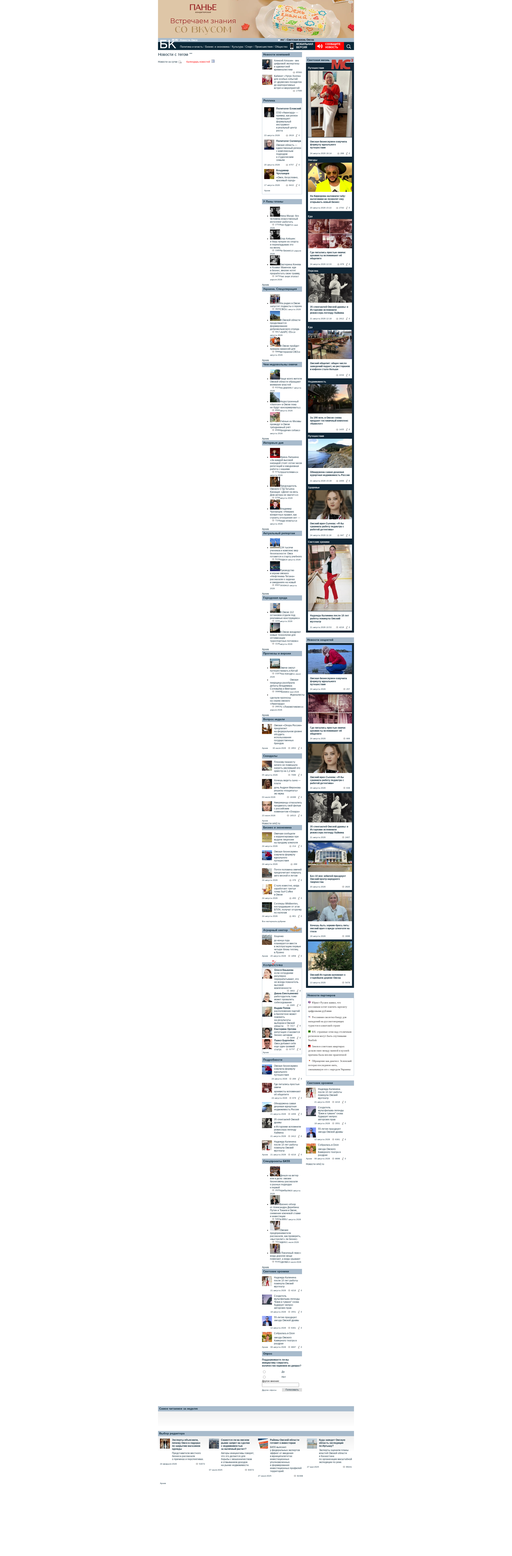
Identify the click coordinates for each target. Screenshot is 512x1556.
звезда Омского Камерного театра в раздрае (285, 1340)
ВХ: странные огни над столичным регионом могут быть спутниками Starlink (329, 1036)
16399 (293, 797)
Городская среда (275, 597)
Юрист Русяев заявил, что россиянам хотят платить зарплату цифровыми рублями (327, 1006)
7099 (293, 775)
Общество (281, 46)
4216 (293, 1154)
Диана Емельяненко (286, 993)
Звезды (312, 160)
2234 (341, 375)
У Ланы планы (273, 201)
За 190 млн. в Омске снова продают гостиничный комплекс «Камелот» (329, 420)
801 (294, 916)
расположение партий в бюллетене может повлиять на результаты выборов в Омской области (287, 1018)
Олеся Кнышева (283, 970)
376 (294, 880)
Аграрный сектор (275, 930)
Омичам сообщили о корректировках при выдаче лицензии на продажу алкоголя (286, 838)
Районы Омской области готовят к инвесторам (284, 1441)
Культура (237, 46)
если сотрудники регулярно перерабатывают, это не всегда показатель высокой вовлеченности (286, 980)
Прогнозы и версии (277, 653)
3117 (292, 1026)
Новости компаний (276, 54)
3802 (292, 991)
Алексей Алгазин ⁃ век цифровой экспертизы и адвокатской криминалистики (286, 65)
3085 (292, 1005)
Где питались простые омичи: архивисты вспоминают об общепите (328, 255)
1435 (341, 429)
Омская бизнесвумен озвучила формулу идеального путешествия (286, 856)
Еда (310, 216)
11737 (292, 1049)
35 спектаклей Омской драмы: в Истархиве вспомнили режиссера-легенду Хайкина (329, 309)
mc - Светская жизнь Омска (297, 39)
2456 (293, 1114)
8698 (337, 1158)
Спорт (249, 46)
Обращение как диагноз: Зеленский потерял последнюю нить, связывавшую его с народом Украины (330, 1065)
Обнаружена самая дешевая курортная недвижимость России (286, 1106)
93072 (251, 1470)
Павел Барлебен (284, 1040)
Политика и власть (191, 46)
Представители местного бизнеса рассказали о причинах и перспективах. (188, 1456)
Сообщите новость (333, 46)
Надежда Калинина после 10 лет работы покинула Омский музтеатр (286, 1146)
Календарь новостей (198, 61)
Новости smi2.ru (271, 823)
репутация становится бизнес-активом (287, 1033)
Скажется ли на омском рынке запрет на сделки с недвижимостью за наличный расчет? (235, 1444)
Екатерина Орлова (285, 1029)
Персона (313, 270)
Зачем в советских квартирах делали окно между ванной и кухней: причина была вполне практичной (329, 1050)
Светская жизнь (318, 60)
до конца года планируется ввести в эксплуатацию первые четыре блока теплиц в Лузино (287, 946)
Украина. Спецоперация (280, 288)
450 (294, 898)
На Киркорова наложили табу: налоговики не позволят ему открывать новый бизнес (328, 199)
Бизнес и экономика (217, 46)
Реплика (269, 100)
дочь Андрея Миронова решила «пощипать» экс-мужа (287, 790)
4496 (292, 1038)
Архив (267, 190)
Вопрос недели (274, 719)
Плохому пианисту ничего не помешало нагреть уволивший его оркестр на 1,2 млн (287, 766)
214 (294, 846)
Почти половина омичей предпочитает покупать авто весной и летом (288, 872)
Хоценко (279, 936)
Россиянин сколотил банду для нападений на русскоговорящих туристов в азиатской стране (327, 1021)
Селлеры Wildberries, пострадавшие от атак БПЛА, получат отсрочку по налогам (288, 908)
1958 (293, 956)
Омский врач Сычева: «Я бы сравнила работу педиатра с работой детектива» (327, 526)
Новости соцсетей (320, 639)
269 (295, 864)
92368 (300, 1476)
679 (294, 1098)
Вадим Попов (282, 1008)
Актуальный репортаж (279, 533)
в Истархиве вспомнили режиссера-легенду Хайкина (287, 1129)
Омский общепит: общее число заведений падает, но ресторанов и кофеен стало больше (330, 366)
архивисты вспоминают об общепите (287, 1093)
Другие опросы (269, 1390)
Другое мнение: (271, 1381)
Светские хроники (276, 1271)
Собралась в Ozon (284, 1333)
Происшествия (264, 46)
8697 (293, 1347)
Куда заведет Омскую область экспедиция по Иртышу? (332, 1443)
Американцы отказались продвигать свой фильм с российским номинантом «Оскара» (288, 807)
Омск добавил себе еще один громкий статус (285, 1046)
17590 (299, 91)
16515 (293, 815)
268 (342, 153)
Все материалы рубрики (274, 921)
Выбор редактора (172, 1433)
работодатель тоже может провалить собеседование (285, 999)
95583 (299, 72)
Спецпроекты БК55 (276, 1161)
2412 (293, 1136)
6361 (293, 1328)
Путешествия (316, 68)
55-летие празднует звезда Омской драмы (286, 1319)
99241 (349, 1467)
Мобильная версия (304, 46)
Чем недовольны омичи (280, 364)
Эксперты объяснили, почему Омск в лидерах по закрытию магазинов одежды (186, 1444)
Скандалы (270, 755)
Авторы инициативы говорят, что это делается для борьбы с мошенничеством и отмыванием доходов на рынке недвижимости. (237, 1459)
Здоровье (314, 487)
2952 (293, 748)
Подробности (272, 1059)
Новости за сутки (168, 61)
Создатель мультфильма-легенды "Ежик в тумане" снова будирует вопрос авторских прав (287, 1302)
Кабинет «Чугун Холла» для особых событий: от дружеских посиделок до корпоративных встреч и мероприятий (288, 82)
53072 (202, 1464)
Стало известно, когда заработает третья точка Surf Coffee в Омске (286, 890)
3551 (293, 1312)
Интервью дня (273, 442)
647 (342, 535)
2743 (341, 208)
